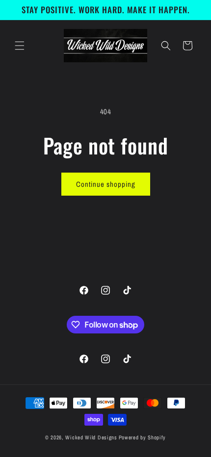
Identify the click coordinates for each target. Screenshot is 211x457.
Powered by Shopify (142, 437)
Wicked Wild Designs (91, 437)
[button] (19, 45)
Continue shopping (105, 184)
